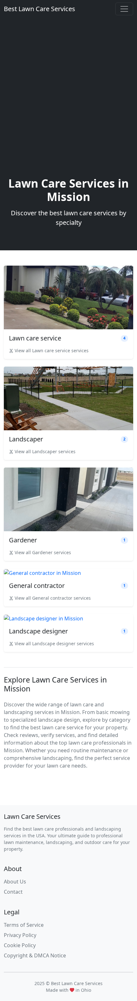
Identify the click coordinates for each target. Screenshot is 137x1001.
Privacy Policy (20, 935)
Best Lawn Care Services (39, 8)
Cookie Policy (20, 945)
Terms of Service (24, 924)
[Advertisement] (68, 104)
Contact (13, 891)
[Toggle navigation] (124, 9)
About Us (15, 881)
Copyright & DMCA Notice (35, 955)
